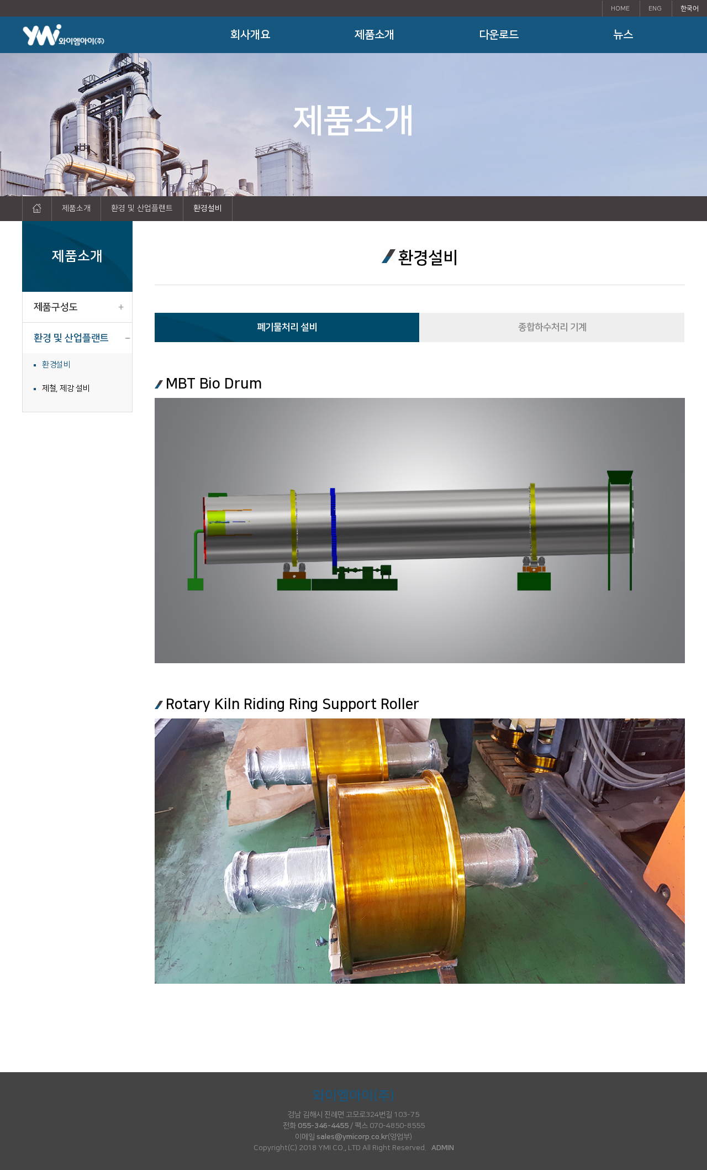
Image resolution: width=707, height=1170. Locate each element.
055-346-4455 (323, 1126)
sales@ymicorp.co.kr (352, 1137)
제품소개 (374, 35)
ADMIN (442, 1148)
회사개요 (250, 35)
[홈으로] (37, 208)
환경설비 (56, 364)
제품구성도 (56, 307)
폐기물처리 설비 (287, 327)
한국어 (689, 8)
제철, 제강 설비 (65, 388)
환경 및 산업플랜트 (71, 338)
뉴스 (623, 35)
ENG (655, 8)
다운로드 (499, 35)
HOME (620, 8)
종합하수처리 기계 (552, 327)
